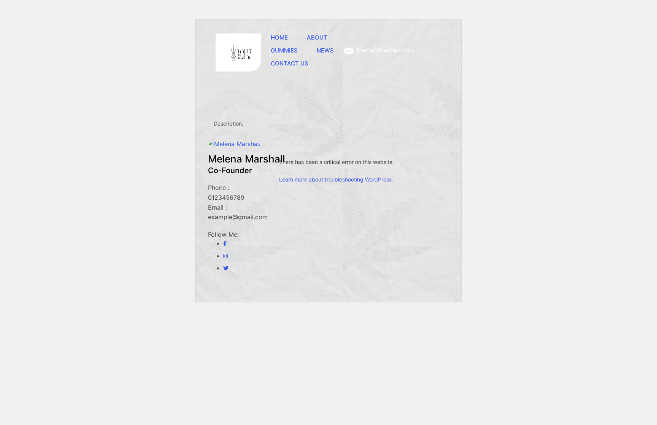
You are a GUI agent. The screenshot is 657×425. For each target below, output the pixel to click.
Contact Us (289, 63)
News (325, 50)
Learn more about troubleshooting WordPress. (336, 179)
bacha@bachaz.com (386, 50)
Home (279, 37)
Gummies (284, 50)
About (317, 37)
